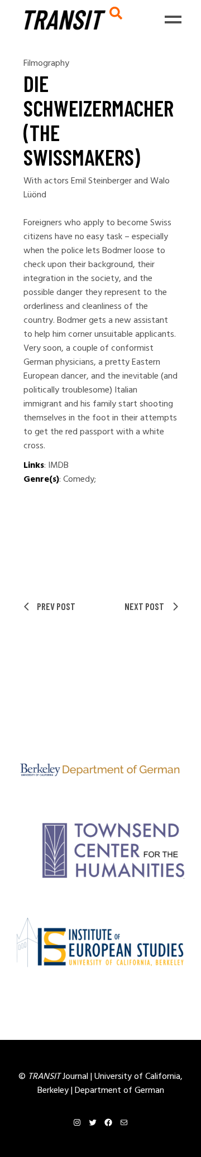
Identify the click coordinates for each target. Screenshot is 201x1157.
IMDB (58, 465)
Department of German (119, 1090)
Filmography (46, 63)
